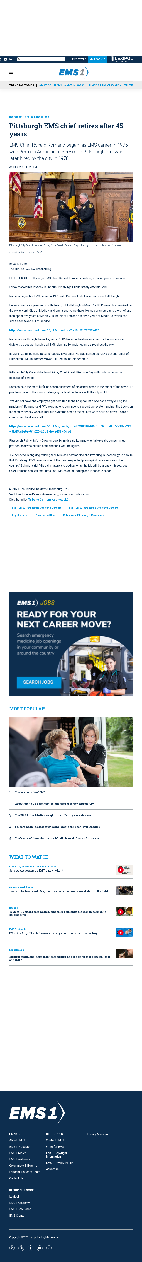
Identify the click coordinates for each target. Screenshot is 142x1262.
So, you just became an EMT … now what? (36, 870)
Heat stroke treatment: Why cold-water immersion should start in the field (58, 891)
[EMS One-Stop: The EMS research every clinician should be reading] (124, 932)
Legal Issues (20, 515)
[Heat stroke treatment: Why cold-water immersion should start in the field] (124, 890)
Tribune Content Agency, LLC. (49, 499)
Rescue (13, 908)
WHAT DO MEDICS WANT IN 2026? (61, 85)
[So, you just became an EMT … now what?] (124, 870)
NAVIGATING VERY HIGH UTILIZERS (112, 85)
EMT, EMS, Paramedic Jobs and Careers (37, 507)
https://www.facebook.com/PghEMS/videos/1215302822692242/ (54, 330)
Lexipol (34, 1237)
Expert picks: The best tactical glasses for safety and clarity (54, 803)
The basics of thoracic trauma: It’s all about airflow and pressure (57, 838)
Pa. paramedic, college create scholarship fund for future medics (57, 827)
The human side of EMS (30, 792)
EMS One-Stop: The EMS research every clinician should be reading (53, 933)
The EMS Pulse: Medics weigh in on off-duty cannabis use (53, 815)
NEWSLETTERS (78, 59)
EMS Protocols (17, 929)
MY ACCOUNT (97, 59)
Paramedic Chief (45, 515)
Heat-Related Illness (21, 887)
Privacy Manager (97, 1134)
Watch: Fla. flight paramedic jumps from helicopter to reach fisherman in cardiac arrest (57, 913)
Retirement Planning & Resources (29, 116)
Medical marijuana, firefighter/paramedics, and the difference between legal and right (59, 958)
